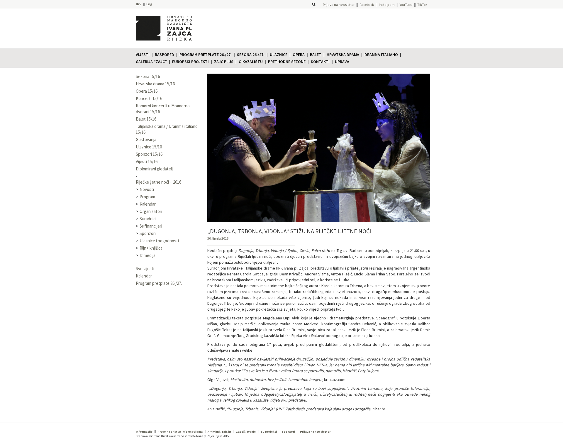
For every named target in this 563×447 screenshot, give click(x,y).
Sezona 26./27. (250, 54)
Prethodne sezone (287, 61)
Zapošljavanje (246, 432)
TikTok (422, 4)
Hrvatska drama (343, 54)
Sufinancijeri (151, 226)
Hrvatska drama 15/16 (155, 84)
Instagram (387, 4)
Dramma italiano (381, 54)
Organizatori (151, 211)
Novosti (147, 189)
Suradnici (148, 218)
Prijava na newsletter (339, 4)
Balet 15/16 (146, 119)
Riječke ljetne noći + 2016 (158, 182)
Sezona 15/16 (148, 76)
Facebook (366, 4)
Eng (149, 4)
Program (147, 196)
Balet (315, 54)
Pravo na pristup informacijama (180, 432)
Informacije (144, 432)
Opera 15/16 (146, 91)
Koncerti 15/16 (149, 98)
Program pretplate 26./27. (205, 54)
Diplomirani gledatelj (154, 169)
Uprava (342, 61)
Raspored (164, 54)
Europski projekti (190, 61)
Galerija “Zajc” (151, 61)
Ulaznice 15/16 (149, 147)
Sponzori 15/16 (149, 154)
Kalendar (148, 204)
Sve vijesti (145, 268)
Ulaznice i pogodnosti (159, 240)
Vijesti (143, 54)
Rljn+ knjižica (151, 248)
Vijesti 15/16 (146, 161)
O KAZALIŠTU (251, 61)
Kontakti (320, 61)
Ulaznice (278, 54)
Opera (299, 54)
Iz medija (147, 255)
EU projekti (269, 432)
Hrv (138, 4)
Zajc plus (223, 61)
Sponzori (148, 233)
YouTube (406, 4)
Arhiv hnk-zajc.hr (219, 432)
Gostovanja (146, 139)
